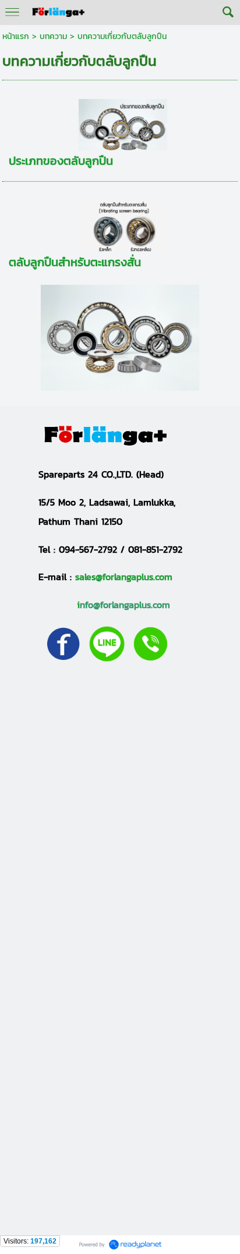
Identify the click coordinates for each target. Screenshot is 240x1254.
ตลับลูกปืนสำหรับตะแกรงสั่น (75, 262)
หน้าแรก (15, 36)
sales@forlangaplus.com (123, 577)
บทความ (53, 36)
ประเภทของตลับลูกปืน (61, 160)
